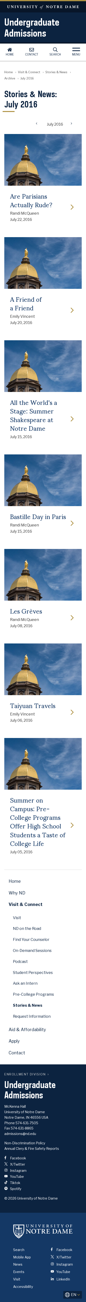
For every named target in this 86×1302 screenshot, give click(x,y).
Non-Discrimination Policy (24, 1143)
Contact (31, 54)
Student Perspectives (33, 972)
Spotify (15, 1189)
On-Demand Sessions (32, 950)
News (17, 1264)
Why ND (17, 892)
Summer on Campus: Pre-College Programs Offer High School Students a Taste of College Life (37, 821)
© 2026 (10, 1198)
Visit (17, 918)
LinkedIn (63, 1279)
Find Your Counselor (31, 939)
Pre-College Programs (33, 994)
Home (10, 54)
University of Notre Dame (43, 6)
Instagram (18, 1170)
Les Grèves (26, 610)
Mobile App (22, 1257)
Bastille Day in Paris (38, 516)
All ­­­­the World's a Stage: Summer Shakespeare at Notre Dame (33, 415)
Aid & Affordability (27, 1029)
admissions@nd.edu (20, 1134)
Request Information (32, 1016)
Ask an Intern (25, 983)
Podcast (20, 961)
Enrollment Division (25, 1074)
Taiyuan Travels (32, 705)
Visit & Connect (29, 72)
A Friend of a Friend (26, 303)
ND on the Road (27, 928)
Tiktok (14, 1183)
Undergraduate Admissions (31, 28)
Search (55, 54)
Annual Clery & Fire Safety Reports (31, 1148)
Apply (14, 1041)
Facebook (17, 1158)
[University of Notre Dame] (43, 1231)
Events (18, 1272)
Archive (9, 78)
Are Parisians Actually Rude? (31, 200)
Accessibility (23, 1287)
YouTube (16, 1176)
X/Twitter (17, 1164)
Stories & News (56, 72)
